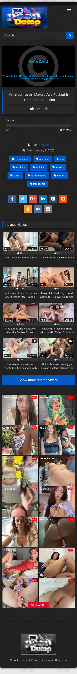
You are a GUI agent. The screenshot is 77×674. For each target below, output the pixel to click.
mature (61, 175)
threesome (39, 183)
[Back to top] (66, 663)
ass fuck (20, 167)
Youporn (44, 144)
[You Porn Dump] (31, 17)
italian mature (38, 175)
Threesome (21, 159)
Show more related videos (38, 380)
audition (40, 167)
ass (62, 159)
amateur (44, 159)
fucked (59, 167)
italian (16, 175)
